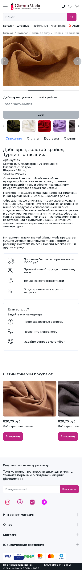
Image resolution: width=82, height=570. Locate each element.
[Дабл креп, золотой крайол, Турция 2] (66, 90)
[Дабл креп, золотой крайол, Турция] (15, 90)
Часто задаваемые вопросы (43, 321)
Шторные (23, 25)
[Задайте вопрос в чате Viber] (10, 342)
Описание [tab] (14, 138)
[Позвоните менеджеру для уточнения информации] (10, 332)
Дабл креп (72, 32)
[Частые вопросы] (10, 322)
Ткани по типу (41, 32)
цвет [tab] (41, 114)
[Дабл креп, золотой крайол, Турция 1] (41, 90)
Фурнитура (58, 25)
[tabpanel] (41, 126)
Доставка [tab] (51, 138)
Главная (8, 32)
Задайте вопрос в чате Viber (44, 341)
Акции (76, 25)
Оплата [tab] (33, 138)
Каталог (8, 25)
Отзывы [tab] (70, 138)
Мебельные (40, 25)
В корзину (13, 436)
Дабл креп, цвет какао (18, 426)
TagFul (66, 564)
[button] (4, 126)
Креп (57, 32)
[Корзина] (77, 6)
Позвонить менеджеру (40, 331)
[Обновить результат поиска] (71, 17)
